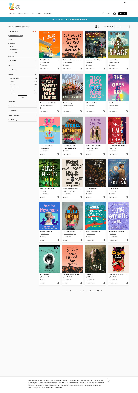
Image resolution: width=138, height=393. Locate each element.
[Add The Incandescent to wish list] (104, 197)
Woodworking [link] (67, 103)
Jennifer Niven (45, 234)
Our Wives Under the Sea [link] (71, 60)
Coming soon (13, 52)
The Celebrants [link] (44, 60)
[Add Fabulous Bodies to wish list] (104, 111)
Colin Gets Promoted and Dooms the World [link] (117, 274)
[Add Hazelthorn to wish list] (104, 283)
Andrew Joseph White (47, 105)
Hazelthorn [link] (89, 274)
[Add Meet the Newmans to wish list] (58, 240)
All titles (12, 47)
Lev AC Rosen (114, 148)
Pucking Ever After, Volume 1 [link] (117, 232)
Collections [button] (22, 14)
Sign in (122, 14)
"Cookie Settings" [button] (54, 385)
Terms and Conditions (61, 380)
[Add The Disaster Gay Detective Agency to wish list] (127, 154)
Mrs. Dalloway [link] (44, 274)
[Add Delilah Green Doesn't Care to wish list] (104, 154)
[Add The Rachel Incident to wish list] (81, 154)
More (22, 97)
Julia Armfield (68, 62)
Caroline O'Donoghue (70, 148)
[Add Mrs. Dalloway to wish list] (58, 283)
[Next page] (102, 291)
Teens (39, 14)
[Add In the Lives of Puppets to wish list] (58, 197)
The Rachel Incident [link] (69, 146)
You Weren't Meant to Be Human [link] (48, 103)
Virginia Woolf (45, 277)
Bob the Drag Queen (69, 191)
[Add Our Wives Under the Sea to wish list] (81, 69)
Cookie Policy (58, 387)
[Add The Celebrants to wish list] (58, 69)
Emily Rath (113, 234)
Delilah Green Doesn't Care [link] (94, 146)
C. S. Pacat (113, 191)
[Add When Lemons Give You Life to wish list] (104, 240)
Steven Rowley (45, 62)
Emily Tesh (90, 191)
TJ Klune (43, 191)
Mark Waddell (114, 277)
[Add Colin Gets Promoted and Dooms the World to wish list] (127, 283)
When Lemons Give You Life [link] (94, 232)
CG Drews (90, 277)
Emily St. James (68, 105)
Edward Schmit (114, 105)
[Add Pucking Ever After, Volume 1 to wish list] (127, 240)
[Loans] (114, 14)
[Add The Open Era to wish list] (127, 111)
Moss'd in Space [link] (114, 60)
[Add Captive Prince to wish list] (127, 197)
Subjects (12, 14)
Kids (32, 14)
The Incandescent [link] (91, 189)
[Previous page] (67, 291)
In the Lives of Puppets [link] (47, 189)
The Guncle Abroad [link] (46, 146)
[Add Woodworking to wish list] (81, 111)
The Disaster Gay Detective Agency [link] (117, 146)
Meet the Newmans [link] (46, 232)
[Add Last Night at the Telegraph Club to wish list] (104, 69)
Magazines (47, 14)
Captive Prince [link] (113, 189)
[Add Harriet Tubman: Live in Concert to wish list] (81, 197)
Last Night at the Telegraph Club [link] (94, 60)
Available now (13, 49)
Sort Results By (108, 27)
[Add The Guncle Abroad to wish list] (58, 154)
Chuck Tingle (90, 105)
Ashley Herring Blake (92, 148)
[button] (106, 14)
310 (97, 291)
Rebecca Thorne (114, 62)
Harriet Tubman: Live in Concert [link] (71, 189)
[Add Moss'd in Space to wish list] (127, 69)
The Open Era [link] (113, 103)
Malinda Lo (90, 62)
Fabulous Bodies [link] (91, 103)
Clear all (33, 31)
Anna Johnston (91, 234)
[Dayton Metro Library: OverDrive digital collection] (15, 6)
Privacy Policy (75, 380)
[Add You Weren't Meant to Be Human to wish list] (58, 111)
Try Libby (51, 19)
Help (125, 2)
